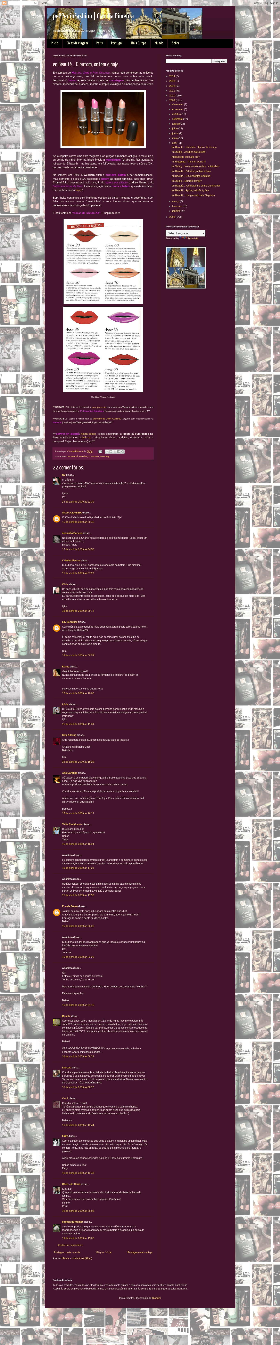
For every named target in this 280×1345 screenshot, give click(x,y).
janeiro (176, 211)
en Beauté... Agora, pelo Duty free (190, 190)
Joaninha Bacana (72, 533)
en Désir (83, 456)
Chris (65, 584)
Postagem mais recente (67, 1252)
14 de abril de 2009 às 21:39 (78, 501)
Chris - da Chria (71, 1184)
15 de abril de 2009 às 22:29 (78, 957)
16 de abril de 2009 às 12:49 (78, 1173)
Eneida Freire (70, 906)
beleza (86, 437)
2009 (172, 100)
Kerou (65, 666)
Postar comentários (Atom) (77, 1258)
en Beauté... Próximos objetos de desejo (194, 147)
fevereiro (177, 206)
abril (175, 142)
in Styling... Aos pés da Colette (188, 152)
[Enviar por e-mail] (107, 451)
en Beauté (73, 456)
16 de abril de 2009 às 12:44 (78, 1125)
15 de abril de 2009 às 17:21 (78, 868)
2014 (172, 76)
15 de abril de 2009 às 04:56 (78, 549)
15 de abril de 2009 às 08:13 (78, 610)
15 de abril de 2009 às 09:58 (78, 655)
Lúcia (65, 704)
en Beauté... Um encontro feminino (191, 176)
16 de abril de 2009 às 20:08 (78, 1210)
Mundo (159, 43)
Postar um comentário (70, 1245)
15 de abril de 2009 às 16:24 (78, 844)
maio (175, 138)
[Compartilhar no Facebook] (119, 451)
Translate (193, 238)
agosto (176, 123)
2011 (172, 90)
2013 (172, 81)
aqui (78, 190)
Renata (66, 1016)
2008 (172, 216)
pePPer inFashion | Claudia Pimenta (93, 16)
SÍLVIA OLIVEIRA (72, 512)
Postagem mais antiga (139, 1252)
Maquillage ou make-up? (186, 156)
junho (175, 133)
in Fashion (94, 456)
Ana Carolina (69, 773)
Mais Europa (138, 43)
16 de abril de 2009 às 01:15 (78, 1005)
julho (175, 128)
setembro (177, 119)
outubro (176, 114)
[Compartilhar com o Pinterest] (123, 451)
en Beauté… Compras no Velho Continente (196, 185)
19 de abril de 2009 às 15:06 (78, 1238)
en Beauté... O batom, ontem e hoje (191, 171)
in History (104, 456)
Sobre (175, 43)
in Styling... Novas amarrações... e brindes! (195, 166)
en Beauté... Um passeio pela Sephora (193, 195)
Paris (99, 43)
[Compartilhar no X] (115, 451)
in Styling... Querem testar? (187, 181)
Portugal (117, 43)
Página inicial (104, 1252)
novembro (178, 109)
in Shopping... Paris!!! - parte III (189, 161)
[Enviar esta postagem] (100, 451)
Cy (63, 475)
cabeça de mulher (72, 1221)
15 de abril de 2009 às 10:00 (78, 693)
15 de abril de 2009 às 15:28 (78, 761)
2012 (172, 86)
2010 (172, 95)
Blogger (156, 1298)
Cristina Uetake (71, 560)
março (176, 201)
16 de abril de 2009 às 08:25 (78, 1087)
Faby (65, 1136)
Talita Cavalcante (72, 824)
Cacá (65, 1098)
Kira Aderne (69, 735)
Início (54, 43)
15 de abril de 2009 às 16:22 (78, 813)
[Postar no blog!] (111, 451)
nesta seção (88, 433)
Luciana (66, 1067)
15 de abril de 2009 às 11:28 (78, 724)
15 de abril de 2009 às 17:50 (78, 895)
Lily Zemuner (69, 622)
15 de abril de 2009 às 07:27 (78, 573)
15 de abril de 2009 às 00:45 (78, 522)
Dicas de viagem (77, 43)
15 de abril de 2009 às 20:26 (78, 926)
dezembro (178, 104)
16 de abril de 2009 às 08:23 (78, 1056)
